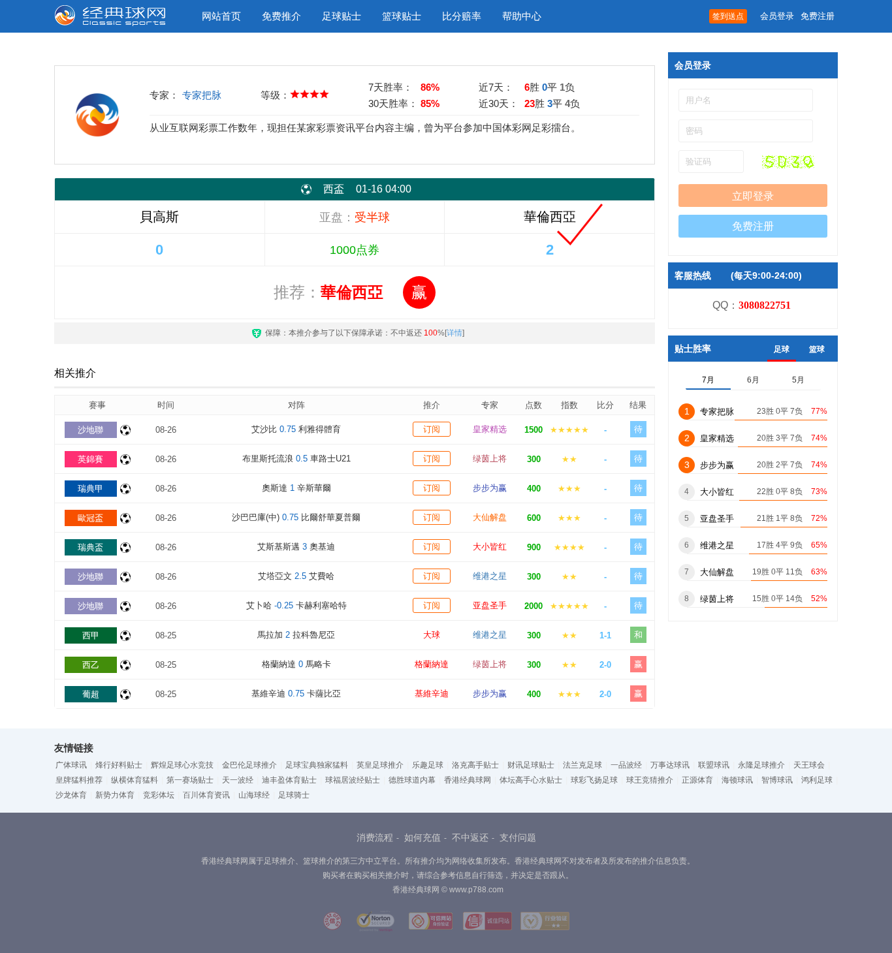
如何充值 (422, 837)
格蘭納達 (432, 664)
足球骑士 (294, 795)
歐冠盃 (90, 518)
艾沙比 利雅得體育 (296, 429)
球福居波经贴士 (352, 780)
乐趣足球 (427, 765)
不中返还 (470, 837)
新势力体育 (115, 795)
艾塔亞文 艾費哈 (296, 576)
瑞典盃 (90, 547)
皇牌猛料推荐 (79, 780)
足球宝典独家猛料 (316, 765)
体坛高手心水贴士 (531, 780)
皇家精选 (490, 429)
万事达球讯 (670, 765)
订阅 (431, 429)
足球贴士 (341, 16)
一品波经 (626, 765)
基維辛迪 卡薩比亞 (296, 693)
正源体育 (697, 780)
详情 (454, 332)
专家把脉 (201, 95)
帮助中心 (521, 16)
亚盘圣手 (490, 605)
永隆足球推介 (761, 765)
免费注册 (818, 16)
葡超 (90, 694)
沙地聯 (90, 430)
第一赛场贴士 (190, 780)
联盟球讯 (713, 765)
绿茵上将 (490, 458)
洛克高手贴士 (475, 765)
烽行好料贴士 (118, 765)
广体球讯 (71, 765)
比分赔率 (461, 16)
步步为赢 (490, 488)
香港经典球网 (467, 780)
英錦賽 (90, 459)
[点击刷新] (788, 161)
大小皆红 (490, 547)
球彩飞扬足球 (594, 780)
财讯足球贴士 (530, 765)
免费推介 (281, 16)
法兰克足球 (582, 765)
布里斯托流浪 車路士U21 (296, 458)
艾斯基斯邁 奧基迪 (296, 547)
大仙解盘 (490, 517)
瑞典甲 (90, 488)
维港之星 (490, 576)
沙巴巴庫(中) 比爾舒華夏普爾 (296, 517)
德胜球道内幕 (412, 780)
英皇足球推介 (380, 765)
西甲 (90, 635)
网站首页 (221, 16)
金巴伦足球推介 (249, 765)
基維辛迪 (432, 693)
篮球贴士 (401, 16)
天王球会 (809, 765)
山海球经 (254, 795)
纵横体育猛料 (134, 780)
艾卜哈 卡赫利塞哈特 (296, 605)
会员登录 (777, 16)
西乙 (90, 665)
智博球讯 (777, 780)
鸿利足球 (817, 780)
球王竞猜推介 (649, 780)
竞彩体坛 (158, 795)
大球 (431, 635)
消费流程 (375, 837)
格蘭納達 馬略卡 (296, 664)
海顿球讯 (737, 780)
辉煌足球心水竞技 (182, 765)
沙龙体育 (71, 795)
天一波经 (237, 780)
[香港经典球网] (119, 16)
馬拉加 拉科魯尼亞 (296, 635)
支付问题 (518, 837)
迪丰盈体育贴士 (289, 780)
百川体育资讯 (206, 795)
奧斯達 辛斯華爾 (296, 488)
